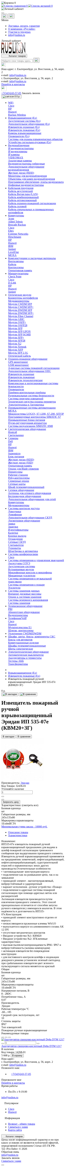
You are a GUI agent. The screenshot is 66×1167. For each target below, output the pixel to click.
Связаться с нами (18, 1126)
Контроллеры (16, 267)
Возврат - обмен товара (21, 1123)
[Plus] (2, 796)
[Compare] (9, 1037)
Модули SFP (15, 328)
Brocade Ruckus (17, 224)
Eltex (11, 230)
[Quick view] (2, 1037)
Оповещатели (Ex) (18, 136)
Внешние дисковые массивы (24, 593)
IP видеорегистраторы (21, 148)
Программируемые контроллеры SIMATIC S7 (34, 416)
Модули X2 (14, 343)
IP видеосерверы (17, 151)
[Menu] (2, 12)
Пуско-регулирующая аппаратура (27, 423)
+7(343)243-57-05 (11, 93)
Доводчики (14, 511)
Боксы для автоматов (20, 639)
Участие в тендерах (19, 32)
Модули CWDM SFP (20, 304)
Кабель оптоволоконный (22, 200)
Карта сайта (15, 1130)
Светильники (16, 435)
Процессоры (15, 471)
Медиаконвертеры (18, 301)
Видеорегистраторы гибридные (26, 163)
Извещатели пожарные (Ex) (24, 130)
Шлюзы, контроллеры (21, 630)
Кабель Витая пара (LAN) (23, 194)
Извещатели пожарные (21, 377)
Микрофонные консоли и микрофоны (30, 572)
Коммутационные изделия (23, 642)
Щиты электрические (20, 648)
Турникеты (14, 548)
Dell (10, 441)
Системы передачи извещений (25, 398)
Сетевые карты (17, 484)
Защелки (13, 526)
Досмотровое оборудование (24, 520)
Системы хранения (19, 603)
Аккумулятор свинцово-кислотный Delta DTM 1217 (31, 1046)
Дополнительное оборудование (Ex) (29, 124)
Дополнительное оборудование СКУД (30, 517)
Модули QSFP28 (17, 325)
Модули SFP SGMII (19, 334)
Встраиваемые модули (21, 569)
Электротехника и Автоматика (26, 404)
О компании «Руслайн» (21, 28)
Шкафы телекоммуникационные (27, 645)
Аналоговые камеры (20, 160)
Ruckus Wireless (17, 114)
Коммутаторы (16, 502)
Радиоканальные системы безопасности (31, 395)
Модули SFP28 (16, 340)
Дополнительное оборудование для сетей (32, 499)
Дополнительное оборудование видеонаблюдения (26, 168)
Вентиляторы (16, 261)
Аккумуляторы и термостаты (25, 657)
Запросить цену (11, 802)
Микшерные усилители (21, 575)
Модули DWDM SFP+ (21, 313)
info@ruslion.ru (16, 35)
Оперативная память (20, 270)
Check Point (14, 276)
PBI (10, 609)
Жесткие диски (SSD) (20, 462)
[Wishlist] (6, 1037)
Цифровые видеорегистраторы (26, 185)
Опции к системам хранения (24, 596)
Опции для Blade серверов (23, 468)
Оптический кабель (19, 355)
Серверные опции (18, 481)
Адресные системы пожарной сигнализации (34, 368)
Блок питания (16, 456)
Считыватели (16, 545)
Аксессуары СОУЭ (19, 563)
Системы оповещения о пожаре (26, 584)
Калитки (13, 532)
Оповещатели (16, 389)
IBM (10, 246)
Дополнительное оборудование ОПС (29, 371)
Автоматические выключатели (26, 654)
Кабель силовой (17, 206)
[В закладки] (9, 694)
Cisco (11, 105)
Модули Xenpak (17, 346)
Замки (11, 523)
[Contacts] (11, 16)
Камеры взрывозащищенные (24, 133)
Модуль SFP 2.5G (18, 352)
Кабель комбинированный (23, 197)
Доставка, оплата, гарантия (24, 25)
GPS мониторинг (18, 362)
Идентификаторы (18, 529)
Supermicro (14, 453)
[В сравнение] (28, 694)
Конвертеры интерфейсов (23, 297)
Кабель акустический (20, 191)
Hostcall (12, 432)
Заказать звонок (31, 93)
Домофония (15, 514)
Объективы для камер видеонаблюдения (31, 178)
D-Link (12, 282)
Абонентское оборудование (24, 612)
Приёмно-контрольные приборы (27, 392)
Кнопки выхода (17, 535)
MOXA (12, 255)
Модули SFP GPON (19, 331)
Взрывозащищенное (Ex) (22, 672)
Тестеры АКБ (16, 661)
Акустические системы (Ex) (24, 120)
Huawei (12, 111)
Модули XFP (15, 349)
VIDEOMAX (15, 157)
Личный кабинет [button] (11, 40)
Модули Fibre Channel (20, 316)
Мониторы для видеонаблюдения (27, 175)
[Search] (36, 60)
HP (10, 108)
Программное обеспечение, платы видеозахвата (36, 182)
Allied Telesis (15, 221)
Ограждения (15, 538)
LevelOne (13, 252)
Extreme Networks (18, 233)
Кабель (12, 264)
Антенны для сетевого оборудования (29, 493)
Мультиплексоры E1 (20, 627)
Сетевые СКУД (17, 542)
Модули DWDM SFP (20, 310)
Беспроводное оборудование (24, 496)
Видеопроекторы (18, 615)
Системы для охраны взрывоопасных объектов (35, 139)
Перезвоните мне (11, 1079)
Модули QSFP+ (17, 322)
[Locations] (4, 16)
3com (11, 218)
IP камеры (14, 154)
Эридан (24, 782)
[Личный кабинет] (33, 9)
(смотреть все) (30, 805)
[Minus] (2, 799)
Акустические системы (21, 566)
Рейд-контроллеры (19, 477)
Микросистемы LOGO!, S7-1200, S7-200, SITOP (36, 413)
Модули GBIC (16, 319)
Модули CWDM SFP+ (21, 307)
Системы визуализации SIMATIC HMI (30, 426)
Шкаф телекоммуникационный (26, 487)
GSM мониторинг (18, 365)
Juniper (12, 249)
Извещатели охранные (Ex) (24, 127)
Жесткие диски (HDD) (21, 172)
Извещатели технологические (25, 380)
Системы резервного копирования (28, 600)
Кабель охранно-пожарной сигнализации (32, 203)
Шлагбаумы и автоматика (23, 551)
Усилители (14, 587)
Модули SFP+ (16, 337)
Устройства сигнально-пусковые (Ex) (29, 142)
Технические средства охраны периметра (32, 401)
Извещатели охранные (21, 374)
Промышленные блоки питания (26, 419)
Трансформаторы (18, 664)
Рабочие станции (18, 474)
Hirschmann (14, 236)
